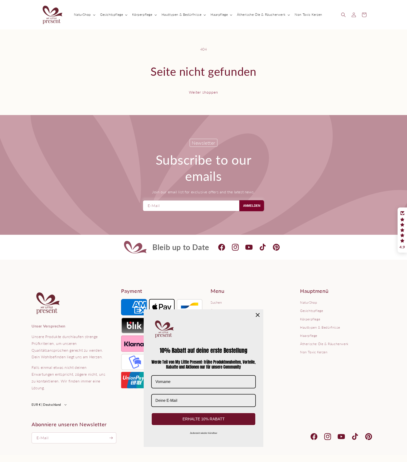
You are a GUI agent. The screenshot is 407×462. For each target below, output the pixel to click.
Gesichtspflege (311, 311)
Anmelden (251, 205)
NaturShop (308, 302)
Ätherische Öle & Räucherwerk (324, 344)
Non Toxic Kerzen (314, 352)
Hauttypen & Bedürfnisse (320, 327)
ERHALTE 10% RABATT (204, 419)
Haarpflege (308, 336)
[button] (84, 15)
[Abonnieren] (111, 437)
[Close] (257, 315)
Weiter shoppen (203, 92)
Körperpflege (310, 319)
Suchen (216, 302)
